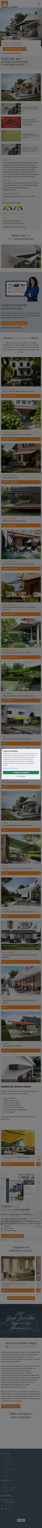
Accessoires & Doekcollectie (11, 1469)
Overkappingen (7, 1464)
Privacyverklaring (8, 1490)
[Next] (39, 256)
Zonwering (6, 1458)
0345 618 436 (8, 1505)
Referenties (6, 1475)
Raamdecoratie (7, 1461)
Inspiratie (6, 1472)
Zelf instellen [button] (21, 776)
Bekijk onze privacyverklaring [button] (11, 768)
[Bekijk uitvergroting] (21, 256)
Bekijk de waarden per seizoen (13, 213)
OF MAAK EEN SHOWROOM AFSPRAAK (11, 327)
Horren (5, 1467)
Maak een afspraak (10, 1406)
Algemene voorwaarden (10, 1487)
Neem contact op (9, 1509)
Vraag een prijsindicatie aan (13, 323)
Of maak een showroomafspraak (12, 53)
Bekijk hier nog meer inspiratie (20, 1298)
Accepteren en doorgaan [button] (21, 772)
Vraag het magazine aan (12, 1236)
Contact (5, 1485)
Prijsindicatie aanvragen (14, 49)
